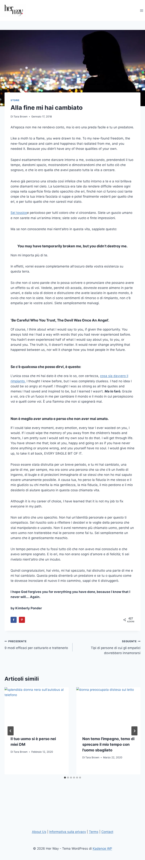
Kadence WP (102, 848)
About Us (39, 832)
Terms (93, 832)
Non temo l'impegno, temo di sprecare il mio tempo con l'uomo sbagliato (108, 744)
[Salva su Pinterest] (22, 620)
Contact (107, 832)
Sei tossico (19, 213)
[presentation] (37, 708)
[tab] (65, 777)
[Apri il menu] (141, 10)
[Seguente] (134, 730)
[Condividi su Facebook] (14, 620)
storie (15, 100)
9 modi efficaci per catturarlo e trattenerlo (36, 645)
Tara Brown (21, 116)
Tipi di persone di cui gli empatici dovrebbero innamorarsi (115, 647)
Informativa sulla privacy (67, 832)
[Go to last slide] (11, 730)
